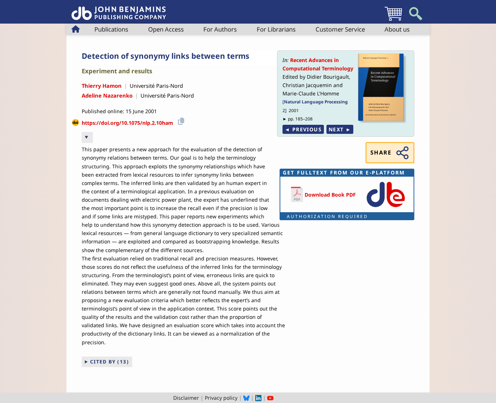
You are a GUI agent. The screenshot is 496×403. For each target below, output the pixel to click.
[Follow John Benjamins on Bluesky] (246, 397)
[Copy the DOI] (180, 120)
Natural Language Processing (316, 101)
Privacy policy (221, 397)
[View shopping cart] (393, 20)
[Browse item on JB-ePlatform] (385, 207)
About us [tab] (397, 29)
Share (380, 152)
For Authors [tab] (220, 29)
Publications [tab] (111, 29)
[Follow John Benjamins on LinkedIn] (258, 397)
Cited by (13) (109, 361)
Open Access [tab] (166, 29)
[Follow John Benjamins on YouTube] (270, 397)
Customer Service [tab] (340, 29)
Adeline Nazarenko (107, 95)
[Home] (119, 9)
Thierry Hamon (102, 85)
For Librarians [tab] (276, 29)
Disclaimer (186, 397)
